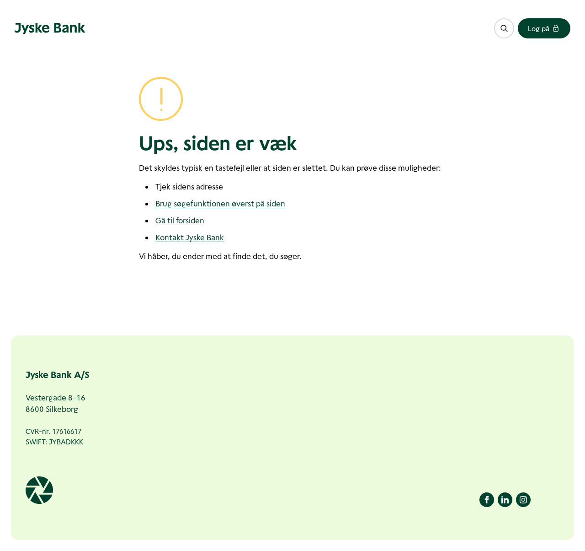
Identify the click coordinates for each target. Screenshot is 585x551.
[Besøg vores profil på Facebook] (486, 499)
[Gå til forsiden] (50, 28)
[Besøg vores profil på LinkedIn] (505, 499)
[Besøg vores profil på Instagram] (523, 499)
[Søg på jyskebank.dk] (504, 28)
